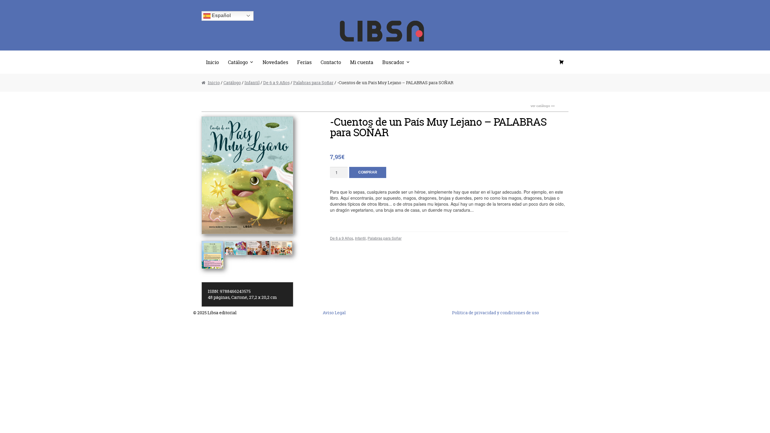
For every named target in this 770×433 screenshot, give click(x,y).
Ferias (304, 62)
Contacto (331, 62)
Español (221, 15)
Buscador (393, 62)
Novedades (275, 62)
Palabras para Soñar (313, 82)
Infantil (252, 82)
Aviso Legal (334, 312)
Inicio (212, 62)
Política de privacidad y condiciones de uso (495, 312)
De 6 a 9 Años (276, 82)
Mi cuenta (361, 62)
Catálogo (238, 62)
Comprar (367, 172)
